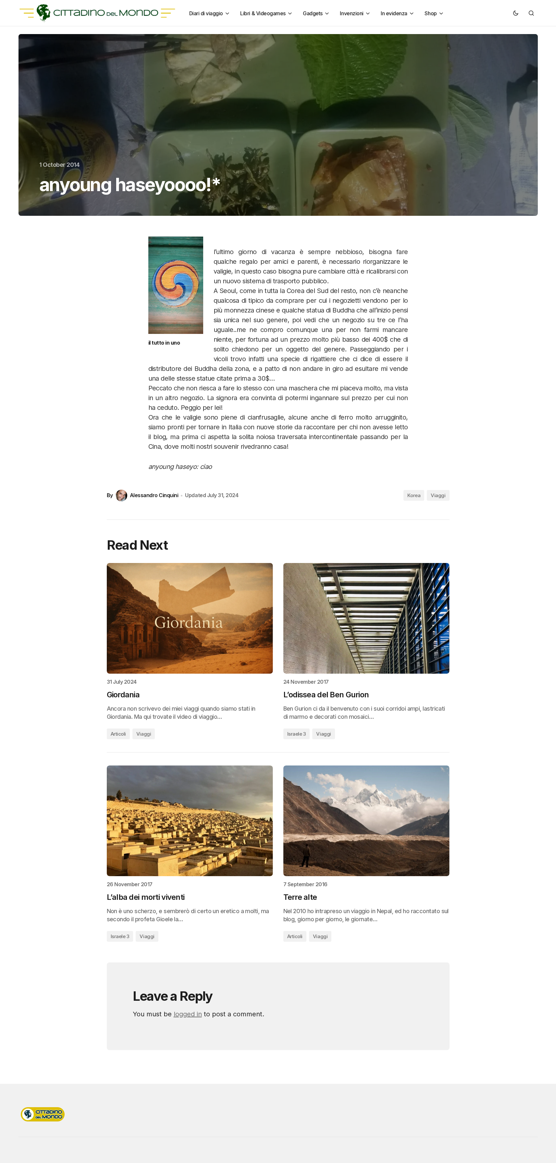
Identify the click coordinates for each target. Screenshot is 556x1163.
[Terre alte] (366, 820)
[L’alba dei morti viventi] (190, 820)
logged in (188, 1014)
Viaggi (438, 495)
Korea (413, 495)
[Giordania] (190, 618)
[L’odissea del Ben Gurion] (366, 618)
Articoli (118, 734)
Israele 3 (296, 734)
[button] (515, 12)
